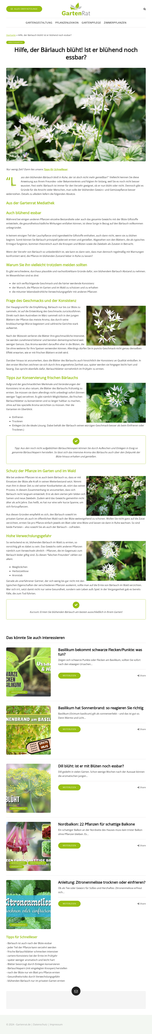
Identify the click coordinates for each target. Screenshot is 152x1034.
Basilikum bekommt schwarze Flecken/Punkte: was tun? (100, 652)
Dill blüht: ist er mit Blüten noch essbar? (91, 765)
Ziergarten (16, 867)
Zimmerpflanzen (115, 22)
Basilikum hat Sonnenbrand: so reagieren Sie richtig (100, 707)
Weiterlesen (69, 675)
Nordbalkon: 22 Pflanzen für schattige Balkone (96, 824)
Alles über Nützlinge (26, 9)
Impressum (56, 1024)
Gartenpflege (91, 22)
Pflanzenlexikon (67, 22)
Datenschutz (40, 1024)
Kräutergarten (15, 42)
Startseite (11, 35)
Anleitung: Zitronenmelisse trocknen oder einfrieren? (101, 882)
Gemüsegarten (18, 863)
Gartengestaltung (39, 22)
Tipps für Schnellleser (55, 169)
